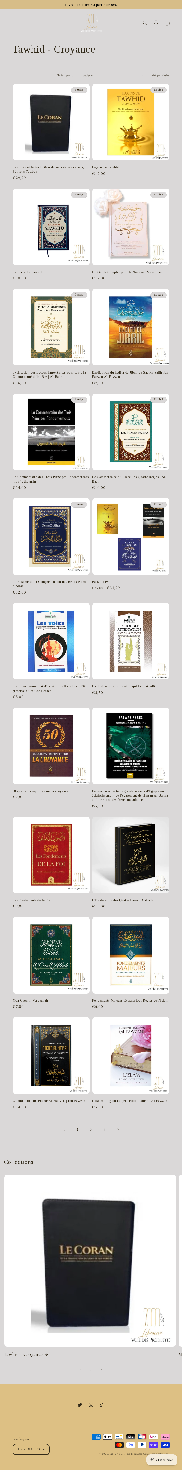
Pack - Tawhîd (103, 582)
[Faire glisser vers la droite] (101, 1370)
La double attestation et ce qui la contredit (123, 686)
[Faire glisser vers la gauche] (80, 1370)
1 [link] (64, 1129)
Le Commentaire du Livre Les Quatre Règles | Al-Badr (129, 479)
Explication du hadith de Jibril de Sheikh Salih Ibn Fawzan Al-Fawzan (130, 374)
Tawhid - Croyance (23, 1354)
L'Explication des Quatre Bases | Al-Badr (122, 900)
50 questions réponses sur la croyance (40, 791)
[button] (14, 23)
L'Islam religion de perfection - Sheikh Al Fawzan (129, 1101)
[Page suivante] (117, 1129)
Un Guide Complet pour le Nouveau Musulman (127, 272)
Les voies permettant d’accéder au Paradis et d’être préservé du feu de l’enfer (51, 688)
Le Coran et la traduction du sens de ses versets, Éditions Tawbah (48, 169)
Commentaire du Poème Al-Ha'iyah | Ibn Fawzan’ (50, 1101)
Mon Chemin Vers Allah (30, 1000)
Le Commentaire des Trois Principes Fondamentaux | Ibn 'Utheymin (51, 479)
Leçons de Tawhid (105, 167)
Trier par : (65, 75)
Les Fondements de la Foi (32, 900)
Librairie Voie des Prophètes (126, 1454)
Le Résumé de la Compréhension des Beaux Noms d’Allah (50, 584)
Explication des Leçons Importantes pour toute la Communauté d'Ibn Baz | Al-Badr (49, 374)
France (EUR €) (29, 1449)
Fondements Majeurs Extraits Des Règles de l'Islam (130, 1000)
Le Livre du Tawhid (27, 272)
